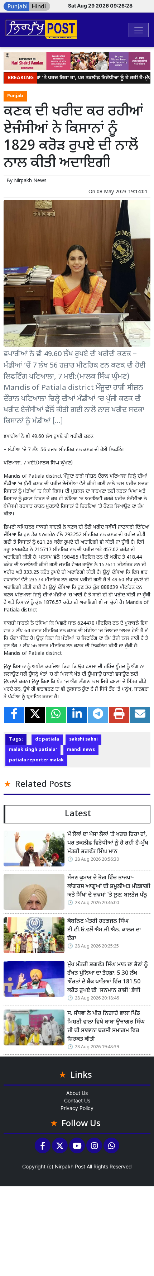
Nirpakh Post (70, 1166)
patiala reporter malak (36, 760)
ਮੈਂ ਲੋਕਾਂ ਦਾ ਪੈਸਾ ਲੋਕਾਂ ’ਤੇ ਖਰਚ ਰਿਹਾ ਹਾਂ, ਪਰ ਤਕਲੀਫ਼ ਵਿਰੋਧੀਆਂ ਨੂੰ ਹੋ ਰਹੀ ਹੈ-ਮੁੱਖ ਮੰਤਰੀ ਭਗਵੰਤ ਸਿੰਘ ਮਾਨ (107, 843)
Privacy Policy (77, 1108)
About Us (77, 1093)
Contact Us (77, 1100)
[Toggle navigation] (139, 30)
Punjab (15, 96)
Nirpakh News (30, 181)
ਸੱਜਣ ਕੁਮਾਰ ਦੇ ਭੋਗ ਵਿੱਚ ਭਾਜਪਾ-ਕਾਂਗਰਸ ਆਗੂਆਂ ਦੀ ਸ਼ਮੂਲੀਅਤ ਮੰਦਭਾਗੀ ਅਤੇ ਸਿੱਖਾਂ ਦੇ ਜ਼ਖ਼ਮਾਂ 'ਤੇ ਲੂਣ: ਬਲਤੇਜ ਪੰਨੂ (108, 886)
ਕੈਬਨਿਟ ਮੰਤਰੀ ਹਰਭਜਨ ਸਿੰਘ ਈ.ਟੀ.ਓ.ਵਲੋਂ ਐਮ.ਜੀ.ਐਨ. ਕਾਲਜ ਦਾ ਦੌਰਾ (104, 930)
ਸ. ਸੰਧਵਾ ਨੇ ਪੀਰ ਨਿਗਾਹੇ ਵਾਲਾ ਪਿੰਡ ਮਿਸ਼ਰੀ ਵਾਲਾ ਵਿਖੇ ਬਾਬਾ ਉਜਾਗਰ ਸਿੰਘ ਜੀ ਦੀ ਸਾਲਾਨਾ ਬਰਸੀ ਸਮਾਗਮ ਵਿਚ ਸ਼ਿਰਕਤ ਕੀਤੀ (106, 1026)
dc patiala (47, 739)
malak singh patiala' (33, 750)
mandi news (81, 750)
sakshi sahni (83, 739)
